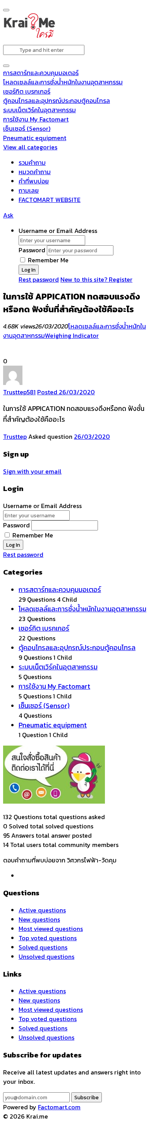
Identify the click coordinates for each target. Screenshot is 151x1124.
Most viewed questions (51, 928)
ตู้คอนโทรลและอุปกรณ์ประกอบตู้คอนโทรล (56, 100)
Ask (8, 215)
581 (31, 392)
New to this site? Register (96, 279)
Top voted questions (48, 938)
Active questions (42, 910)
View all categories (30, 147)
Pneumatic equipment (34, 137)
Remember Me (47, 260)
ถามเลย (29, 190)
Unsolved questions (46, 956)
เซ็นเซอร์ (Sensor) (26, 128)
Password (32, 250)
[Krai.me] (29, 36)
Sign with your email (32, 471)
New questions (39, 919)
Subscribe (86, 1097)
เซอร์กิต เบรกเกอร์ (26, 91)
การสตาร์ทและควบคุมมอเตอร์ (41, 72)
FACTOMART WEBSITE (50, 199)
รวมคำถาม (32, 162)
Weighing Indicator (72, 335)
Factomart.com (59, 1107)
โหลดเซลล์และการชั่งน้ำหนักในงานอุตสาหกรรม (63, 82)
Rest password (39, 279)
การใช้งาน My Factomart (36, 119)
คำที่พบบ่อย (34, 181)
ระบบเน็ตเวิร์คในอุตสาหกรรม (39, 110)
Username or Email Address (58, 230)
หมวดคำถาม (35, 171)
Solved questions (43, 947)
